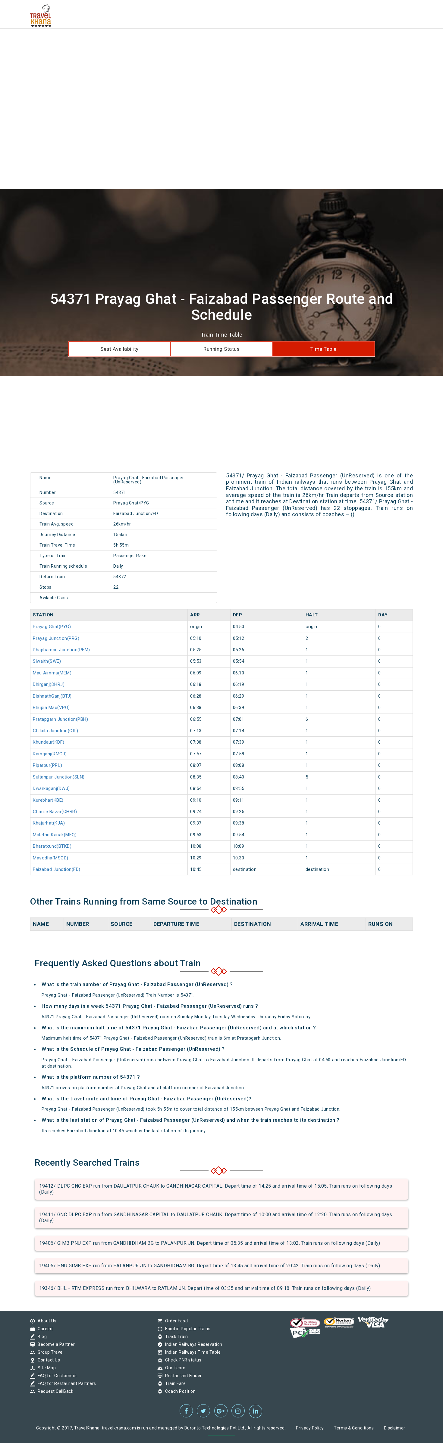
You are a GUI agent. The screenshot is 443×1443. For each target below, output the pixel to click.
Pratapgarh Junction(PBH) (60, 719)
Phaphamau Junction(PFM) (61, 649)
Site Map (45, 1367)
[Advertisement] (181, 42)
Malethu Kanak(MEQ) (55, 834)
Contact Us (47, 1360)
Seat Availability (119, 349)
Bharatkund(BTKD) (52, 846)
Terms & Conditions (354, 1428)
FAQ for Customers (56, 1375)
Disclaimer (394, 1428)
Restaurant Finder (182, 1375)
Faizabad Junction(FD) (56, 869)
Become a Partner (55, 1344)
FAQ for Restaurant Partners (65, 1383)
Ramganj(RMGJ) (50, 754)
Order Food (175, 1320)
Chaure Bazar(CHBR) (55, 811)
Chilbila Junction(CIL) (55, 730)
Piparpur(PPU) (47, 765)
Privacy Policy (310, 1428)
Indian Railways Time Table (191, 1352)
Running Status (221, 349)
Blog (41, 1336)
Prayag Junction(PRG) (56, 638)
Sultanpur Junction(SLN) (59, 777)
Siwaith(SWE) (47, 661)
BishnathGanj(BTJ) (52, 696)
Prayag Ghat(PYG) (52, 626)
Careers (44, 1328)
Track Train (175, 1336)
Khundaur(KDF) (48, 742)
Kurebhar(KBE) (48, 800)
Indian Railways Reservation (192, 1344)
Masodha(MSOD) (50, 858)
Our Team (173, 1367)
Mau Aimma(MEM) (52, 673)
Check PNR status (181, 1360)
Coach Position (179, 1391)
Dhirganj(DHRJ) (48, 684)
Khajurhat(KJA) (49, 823)
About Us (45, 1320)
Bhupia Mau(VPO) (51, 707)
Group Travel (49, 1352)
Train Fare (174, 1383)
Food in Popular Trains (186, 1328)
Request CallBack (54, 1391)
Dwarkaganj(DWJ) (51, 788)
